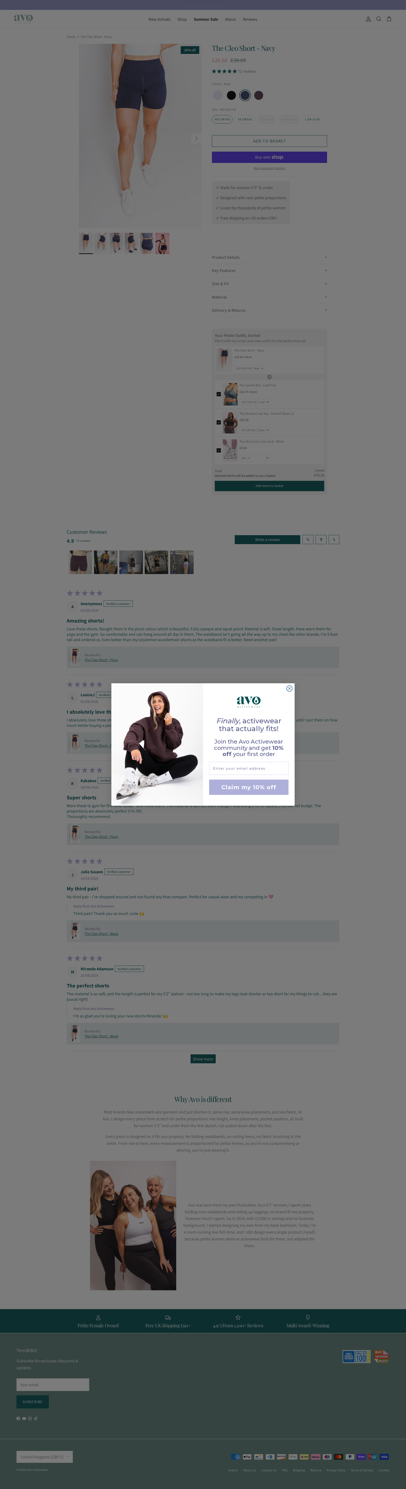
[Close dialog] (289, 688)
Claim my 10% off (248, 787)
